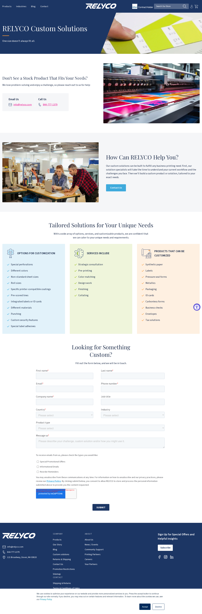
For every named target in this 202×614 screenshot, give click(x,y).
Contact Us (116, 187)
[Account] (191, 6)
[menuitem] (8, 6)
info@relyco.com (22, 104)
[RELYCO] (101, 6)
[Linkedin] (171, 557)
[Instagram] (165, 557)
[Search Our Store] (186, 6)
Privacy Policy (46, 599)
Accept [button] (145, 606)
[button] (7, 6)
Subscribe (165, 547)
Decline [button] (158, 606)
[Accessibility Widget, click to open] (196, 307)
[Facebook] (159, 557)
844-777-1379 (50, 104)
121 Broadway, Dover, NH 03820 (22, 557)
